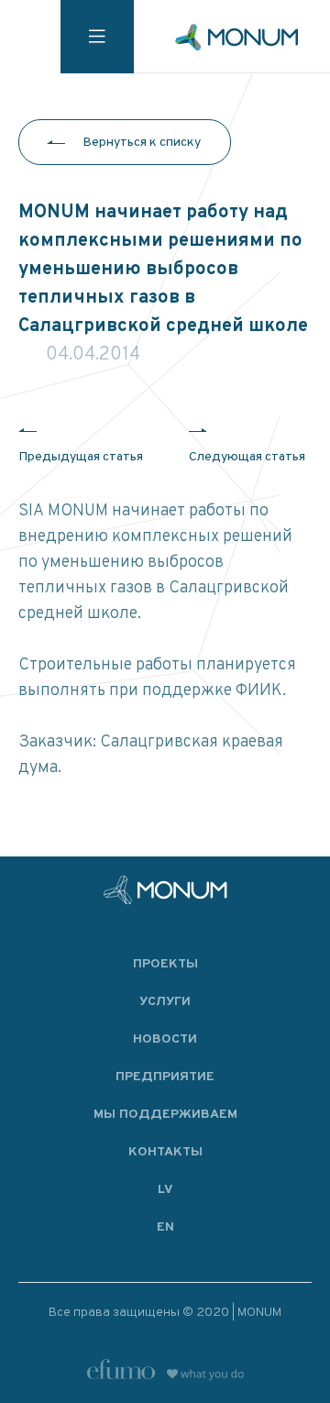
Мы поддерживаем (165, 1114)
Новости (165, 1039)
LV (165, 1190)
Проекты (165, 964)
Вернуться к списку (141, 142)
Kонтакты (165, 1152)
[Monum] (236, 37)
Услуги (165, 1002)
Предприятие (165, 1077)
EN (165, 1227)
